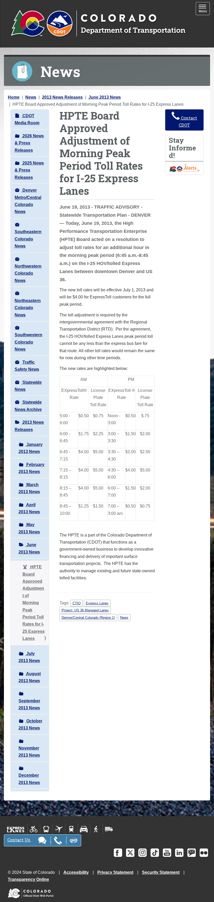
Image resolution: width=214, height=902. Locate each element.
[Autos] (84, 829)
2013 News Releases (62, 97)
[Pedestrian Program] (96, 829)
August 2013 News (30, 677)
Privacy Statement (115, 872)
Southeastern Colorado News (28, 238)
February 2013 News (31, 468)
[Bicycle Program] (33, 829)
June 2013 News (104, 97)
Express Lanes (97, 603)
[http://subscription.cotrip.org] (184, 168)
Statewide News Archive (28, 405)
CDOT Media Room (27, 119)
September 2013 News (29, 704)
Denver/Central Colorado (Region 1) (88, 618)
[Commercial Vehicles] (109, 829)
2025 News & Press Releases (29, 170)
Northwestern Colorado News (28, 273)
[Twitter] (130, 852)
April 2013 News (29, 508)
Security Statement (161, 872)
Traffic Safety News (27, 366)
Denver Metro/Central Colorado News (28, 201)
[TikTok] (154, 852)
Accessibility (76, 872)
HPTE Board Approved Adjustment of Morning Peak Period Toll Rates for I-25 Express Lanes (33, 603)
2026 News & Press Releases (29, 143)
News (30, 97)
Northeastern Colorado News (28, 307)
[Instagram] (142, 852)
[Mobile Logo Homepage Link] (98, 24)
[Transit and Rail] (46, 829)
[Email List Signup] (191, 852)
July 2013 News (29, 657)
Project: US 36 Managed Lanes (85, 610)
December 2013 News (29, 779)
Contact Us (19, 839)
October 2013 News (30, 724)
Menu (204, 9)
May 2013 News (29, 528)
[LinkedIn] (179, 852)
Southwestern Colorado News (28, 342)
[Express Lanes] (16, 829)
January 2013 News (31, 448)
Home (14, 97)
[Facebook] (118, 852)
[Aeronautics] (58, 829)
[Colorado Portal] (32, 892)
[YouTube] (167, 852)
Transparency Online (28, 879)
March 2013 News (29, 488)
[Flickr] (204, 852)
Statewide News (28, 386)
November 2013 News (29, 751)
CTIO (77, 603)
